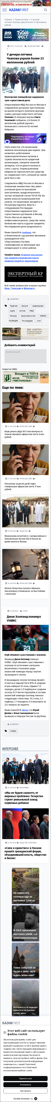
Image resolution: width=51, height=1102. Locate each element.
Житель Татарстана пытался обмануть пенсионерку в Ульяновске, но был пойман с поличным (25, 591)
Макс (7, 288)
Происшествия (21, 19)
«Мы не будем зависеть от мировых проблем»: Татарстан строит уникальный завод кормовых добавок (24, 798)
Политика (32, 842)
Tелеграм (16, 288)
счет (39, 321)
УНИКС (13, 731)
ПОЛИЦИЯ (13, 321)
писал (25, 710)
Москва (13, 316)
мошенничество (28, 316)
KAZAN (18, 10)
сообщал (26, 232)
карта (12, 311)
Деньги (25, 306)
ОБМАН (43, 316)
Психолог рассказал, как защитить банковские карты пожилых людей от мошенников (24, 257)
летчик (22, 311)
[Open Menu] (4, 10)
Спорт (25, 611)
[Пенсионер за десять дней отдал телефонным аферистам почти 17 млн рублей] (25, 459)
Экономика (24, 787)
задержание (37, 306)
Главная (8, 19)
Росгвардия (27, 321)
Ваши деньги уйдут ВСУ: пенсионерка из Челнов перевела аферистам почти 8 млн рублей (24, 434)
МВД (32, 311)
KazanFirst (14, 299)
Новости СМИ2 (9, 369)
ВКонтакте (29, 288)
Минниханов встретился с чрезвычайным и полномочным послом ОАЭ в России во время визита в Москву (25, 538)
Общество (23, 531)
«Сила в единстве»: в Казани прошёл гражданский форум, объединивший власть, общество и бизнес (25, 853)
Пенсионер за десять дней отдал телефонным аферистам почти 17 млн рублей (23, 486)
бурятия (14, 306)
